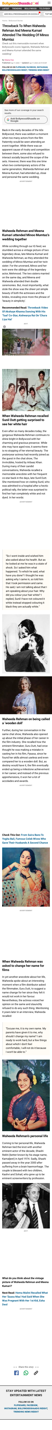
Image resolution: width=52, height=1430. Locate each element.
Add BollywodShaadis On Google (21, 14)
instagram (10, 1408)
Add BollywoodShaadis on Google (25, 119)
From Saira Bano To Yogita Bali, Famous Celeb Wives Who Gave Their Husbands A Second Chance (25, 838)
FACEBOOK (31, 67)
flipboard (20, 1405)
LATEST (5, 8)
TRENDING (17, 8)
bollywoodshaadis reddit (32, 1408)
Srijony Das (9, 60)
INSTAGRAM (42, 67)
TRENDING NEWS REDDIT (38, 70)
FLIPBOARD (20, 67)
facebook (32, 1405)
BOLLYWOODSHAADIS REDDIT (14, 70)
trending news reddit (26, 1411)
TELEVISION (44, 8)
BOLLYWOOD (31, 8)
